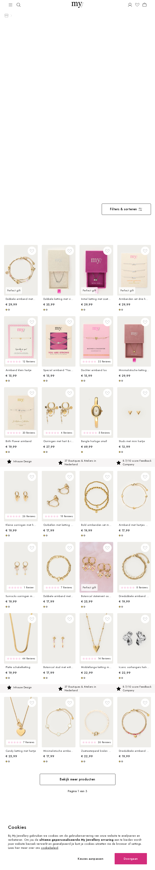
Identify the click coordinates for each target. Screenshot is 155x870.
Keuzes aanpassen (90, 858)
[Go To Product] (21, 270)
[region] (77, 462)
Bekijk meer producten (77, 779)
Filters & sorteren (123, 209)
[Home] (6, 15)
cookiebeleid (49, 848)
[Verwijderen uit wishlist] (32, 251)
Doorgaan (131, 858)
